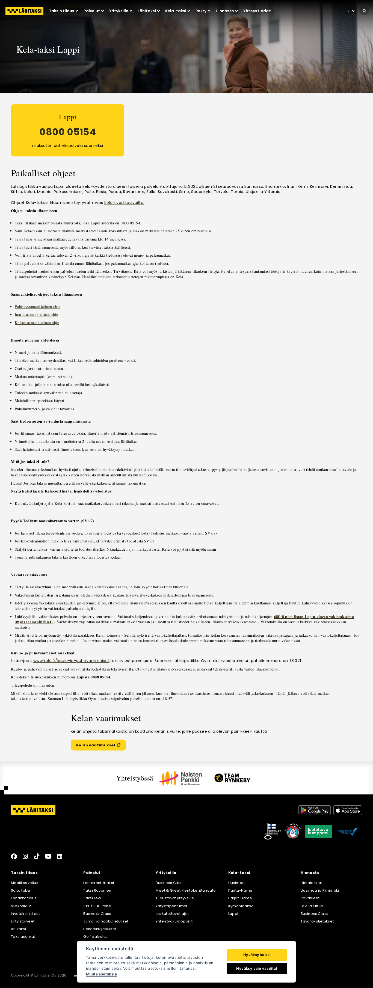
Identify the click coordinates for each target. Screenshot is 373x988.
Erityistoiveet (23, 921)
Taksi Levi (92, 898)
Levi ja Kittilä (312, 906)
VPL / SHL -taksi (97, 906)
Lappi (233, 913)
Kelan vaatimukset (101, 746)
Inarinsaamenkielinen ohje (36, 314)
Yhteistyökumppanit (174, 921)
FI (349, 11)
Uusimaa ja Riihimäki (320, 890)
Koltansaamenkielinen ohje (37, 322)
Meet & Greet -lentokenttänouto (186, 890)
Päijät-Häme (240, 898)
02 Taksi (18, 928)
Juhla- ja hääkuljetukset (105, 921)
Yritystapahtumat (171, 906)
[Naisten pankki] (180, 778)
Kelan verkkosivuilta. (124, 202)
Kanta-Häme (240, 890)
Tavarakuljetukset (317, 921)
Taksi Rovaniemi (98, 890)
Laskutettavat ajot (172, 913)
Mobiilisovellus (24, 882)
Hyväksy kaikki (257, 955)
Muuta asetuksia (101, 974)
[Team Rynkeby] (232, 778)
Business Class (97, 913)
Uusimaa (236, 882)
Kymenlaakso (241, 906)
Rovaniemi (311, 898)
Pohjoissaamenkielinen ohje (37, 306)
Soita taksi (20, 890)
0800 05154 (67, 131)
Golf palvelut (95, 936)
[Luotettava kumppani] (318, 831)
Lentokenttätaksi (98, 882)
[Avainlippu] (272, 831)
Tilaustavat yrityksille (175, 898)
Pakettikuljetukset (99, 928)
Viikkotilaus (21, 906)
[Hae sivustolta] (364, 11)
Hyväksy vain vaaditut (256, 968)
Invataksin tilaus (26, 913)
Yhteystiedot (257, 11)
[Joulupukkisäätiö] (293, 831)
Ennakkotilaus (24, 898)
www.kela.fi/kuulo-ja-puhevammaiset (71, 660)
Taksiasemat (23, 936)
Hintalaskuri (311, 882)
